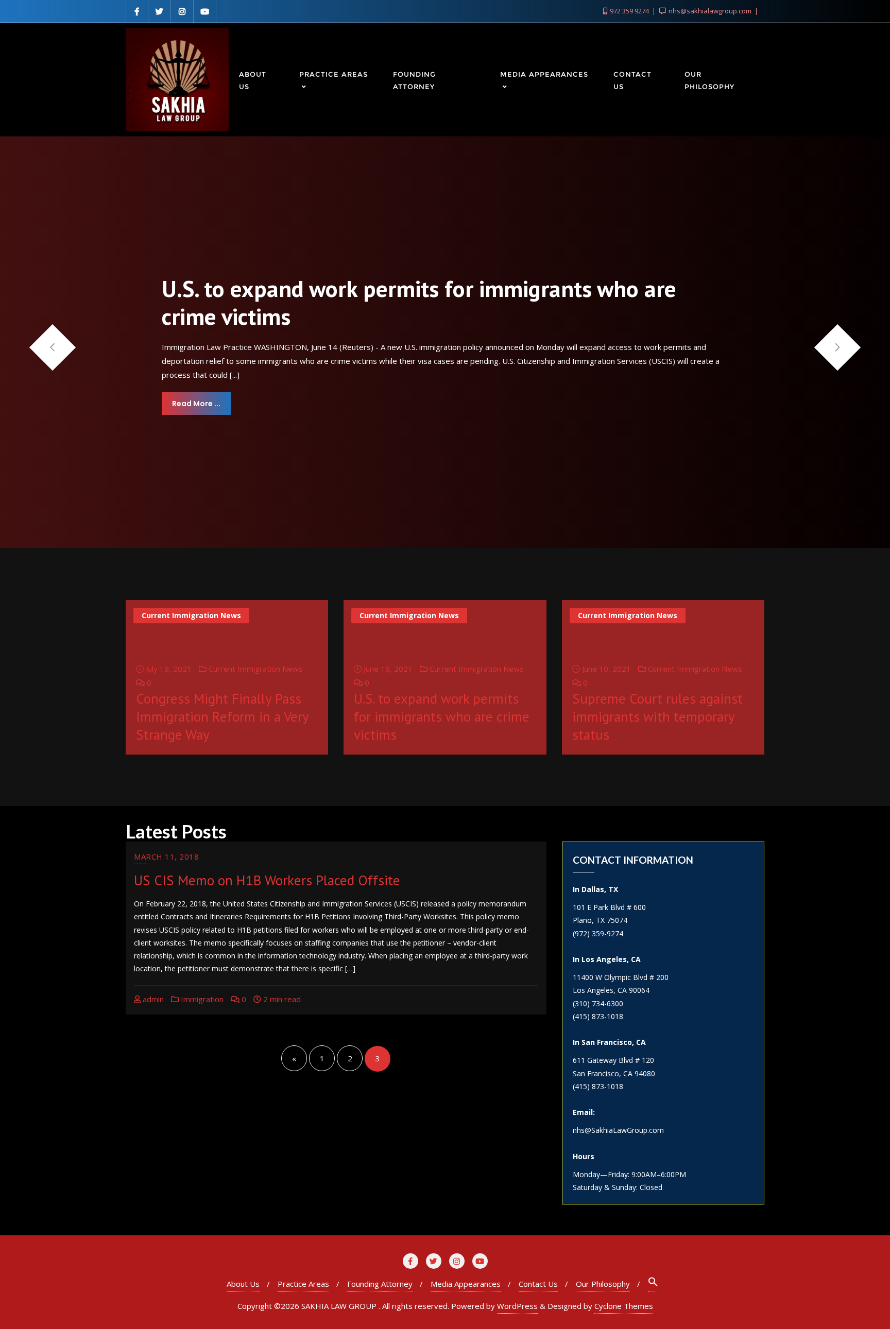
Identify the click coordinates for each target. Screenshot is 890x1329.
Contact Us (538, 1284)
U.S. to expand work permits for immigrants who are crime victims (441, 716)
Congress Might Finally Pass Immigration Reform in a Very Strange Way (222, 716)
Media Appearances (466, 1284)
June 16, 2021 (387, 668)
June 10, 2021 (605, 668)
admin (152, 999)
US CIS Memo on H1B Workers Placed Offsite (267, 880)
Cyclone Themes (623, 1306)
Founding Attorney (380, 1284)
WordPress (517, 1306)
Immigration (201, 999)
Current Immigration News (191, 615)
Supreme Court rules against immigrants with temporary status (657, 716)
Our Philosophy (603, 1284)
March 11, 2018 (166, 856)
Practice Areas (303, 1284)
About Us (243, 1284)
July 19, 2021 (168, 668)
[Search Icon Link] (653, 1283)
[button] (837, 347)
